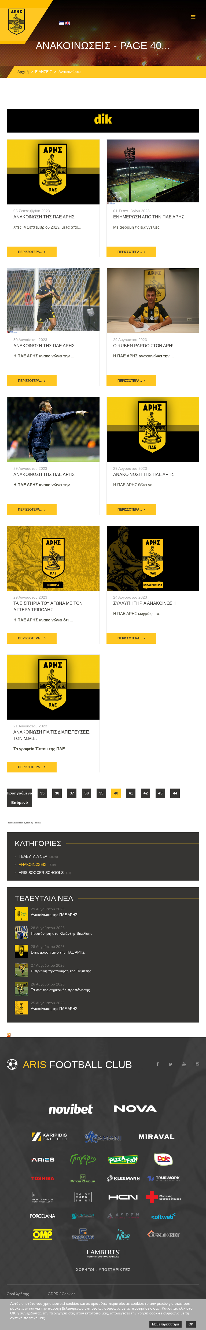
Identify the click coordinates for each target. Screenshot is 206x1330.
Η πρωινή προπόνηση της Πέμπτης (61, 971)
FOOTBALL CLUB (77, 1064)
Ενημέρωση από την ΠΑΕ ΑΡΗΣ (148, 217)
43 (160, 793)
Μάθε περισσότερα (165, 1324)
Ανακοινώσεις (37, 864)
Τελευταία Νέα (38, 856)
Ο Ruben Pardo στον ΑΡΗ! (143, 345)
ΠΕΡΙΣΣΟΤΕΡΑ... (30, 252)
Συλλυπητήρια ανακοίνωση (144, 603)
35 (42, 793)
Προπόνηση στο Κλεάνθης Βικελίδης (61, 933)
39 (101, 793)
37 (72, 793)
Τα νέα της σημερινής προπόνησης (60, 990)
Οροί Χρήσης (18, 1294)
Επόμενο (19, 802)
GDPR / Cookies (61, 1294)
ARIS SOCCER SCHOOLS (45, 872)
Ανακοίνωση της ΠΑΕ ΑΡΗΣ (44, 345)
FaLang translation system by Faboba (24, 823)
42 (146, 793)
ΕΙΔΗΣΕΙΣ (43, 71)
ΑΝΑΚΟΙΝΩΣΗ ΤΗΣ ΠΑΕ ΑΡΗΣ (44, 217)
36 (57, 793)
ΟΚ (191, 1324)
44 (175, 793)
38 (86, 793)
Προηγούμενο (19, 793)
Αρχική (23, 71)
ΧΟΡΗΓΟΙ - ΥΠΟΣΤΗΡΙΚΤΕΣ (103, 1269)
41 (131, 793)
